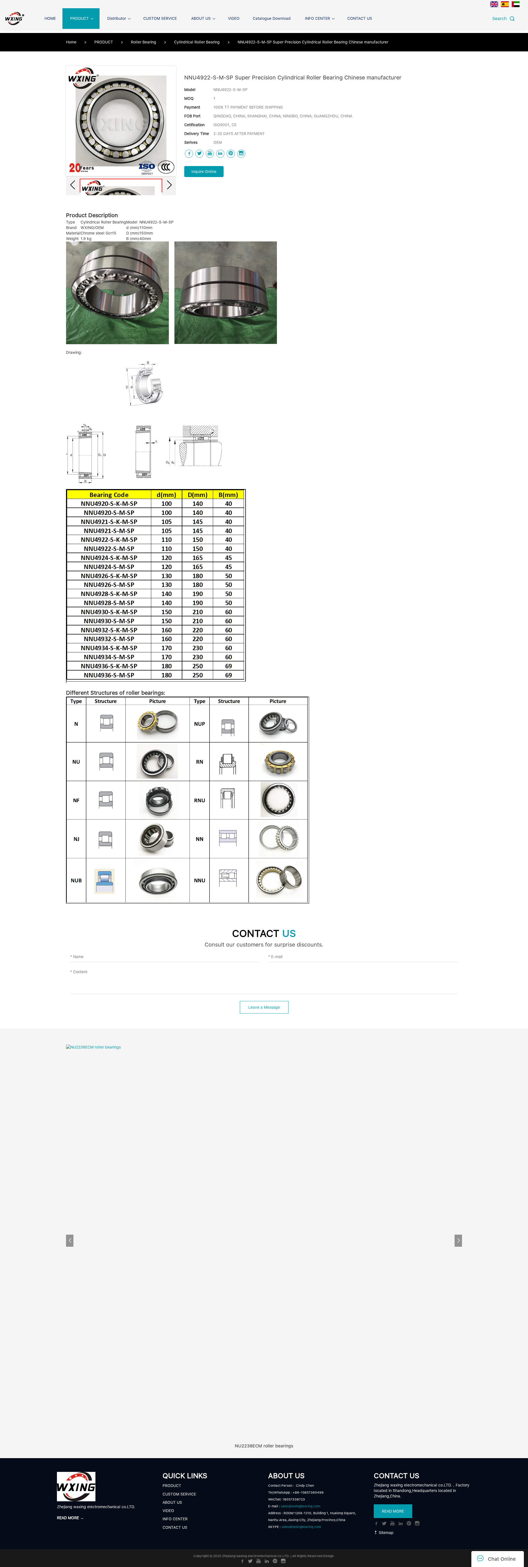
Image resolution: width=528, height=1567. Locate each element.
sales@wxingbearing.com (300, 1506)
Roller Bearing (144, 42)
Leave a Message (264, 1007)
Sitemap (386, 1532)
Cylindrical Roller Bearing (197, 42)
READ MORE (393, 1511)
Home (71, 42)
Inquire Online (203, 171)
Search (501, 18)
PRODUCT (104, 42)
